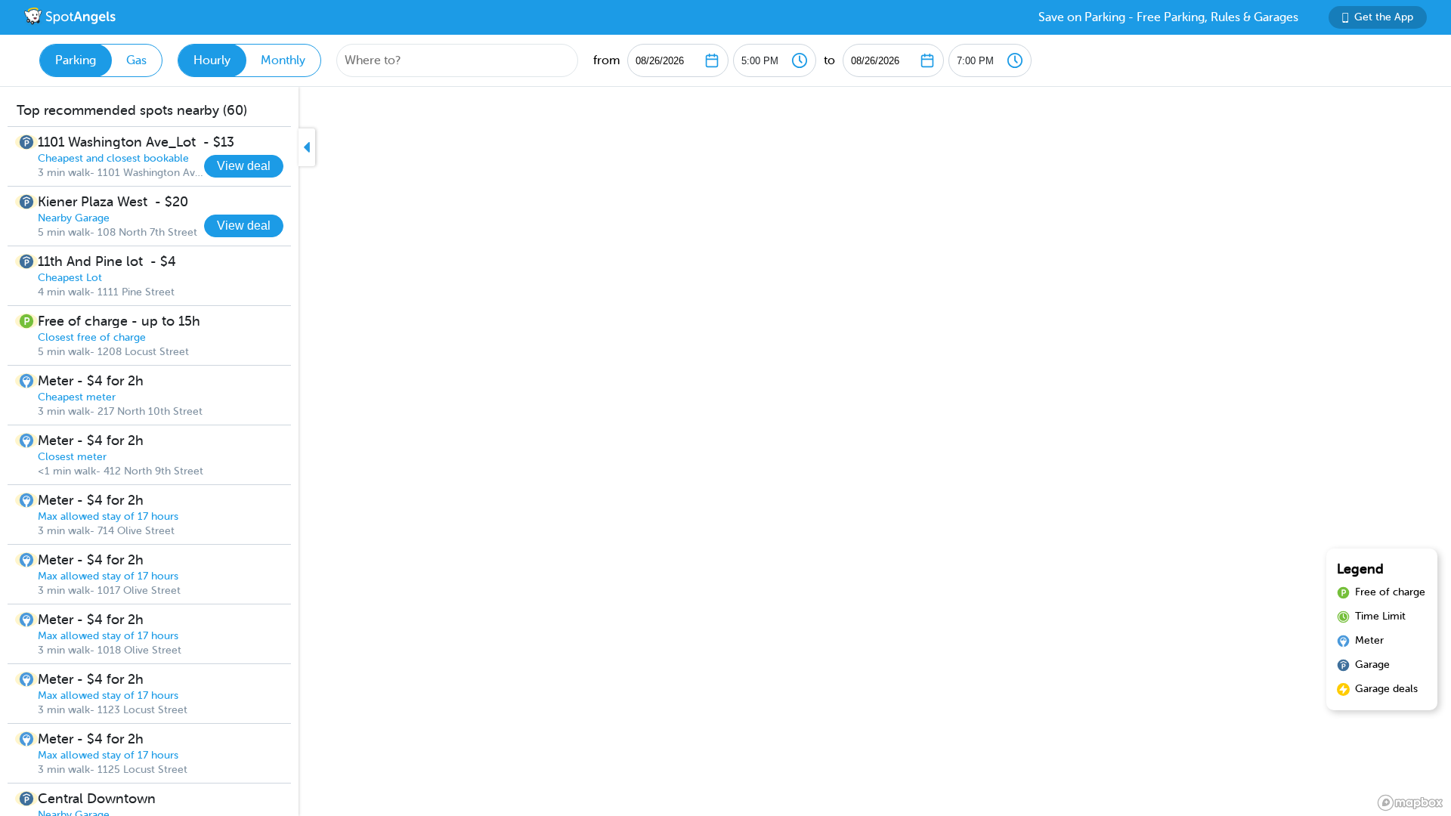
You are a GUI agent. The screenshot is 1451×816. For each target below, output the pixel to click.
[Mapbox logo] (1410, 802)
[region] (725, 451)
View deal (244, 165)
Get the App (1383, 17)
